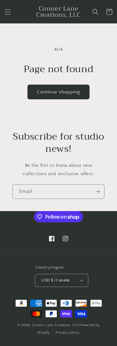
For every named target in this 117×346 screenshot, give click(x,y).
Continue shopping (58, 92)
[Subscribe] (97, 191)
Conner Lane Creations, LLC (55, 325)
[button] (8, 12)
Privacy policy (68, 332)
